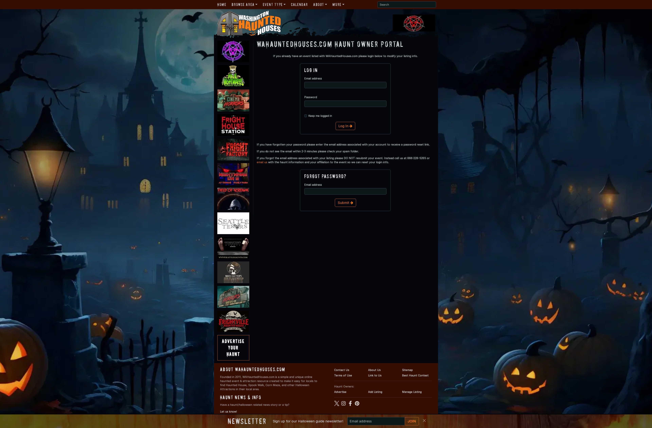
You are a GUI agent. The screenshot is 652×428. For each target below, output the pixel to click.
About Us (374, 370)
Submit (344, 203)
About (318, 4)
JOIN (412, 421)
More (336, 4)
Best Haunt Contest (415, 375)
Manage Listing (412, 392)
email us (262, 162)
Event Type (273, 4)
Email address (313, 78)
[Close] (424, 420)
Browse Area (243, 4)
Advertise (340, 392)
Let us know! (228, 411)
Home (221, 4)
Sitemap (407, 370)
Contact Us (341, 370)
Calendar (299, 4)
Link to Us (375, 375)
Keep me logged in (320, 115)
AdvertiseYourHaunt (233, 347)
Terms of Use (343, 375)
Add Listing (375, 392)
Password (310, 97)
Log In (343, 126)
